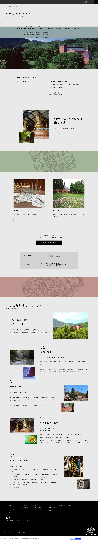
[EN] (89, 2)
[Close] (97, 538)
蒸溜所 (10, 6)
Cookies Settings (72, 538)
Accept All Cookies (78, 538)
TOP (7, 6)
